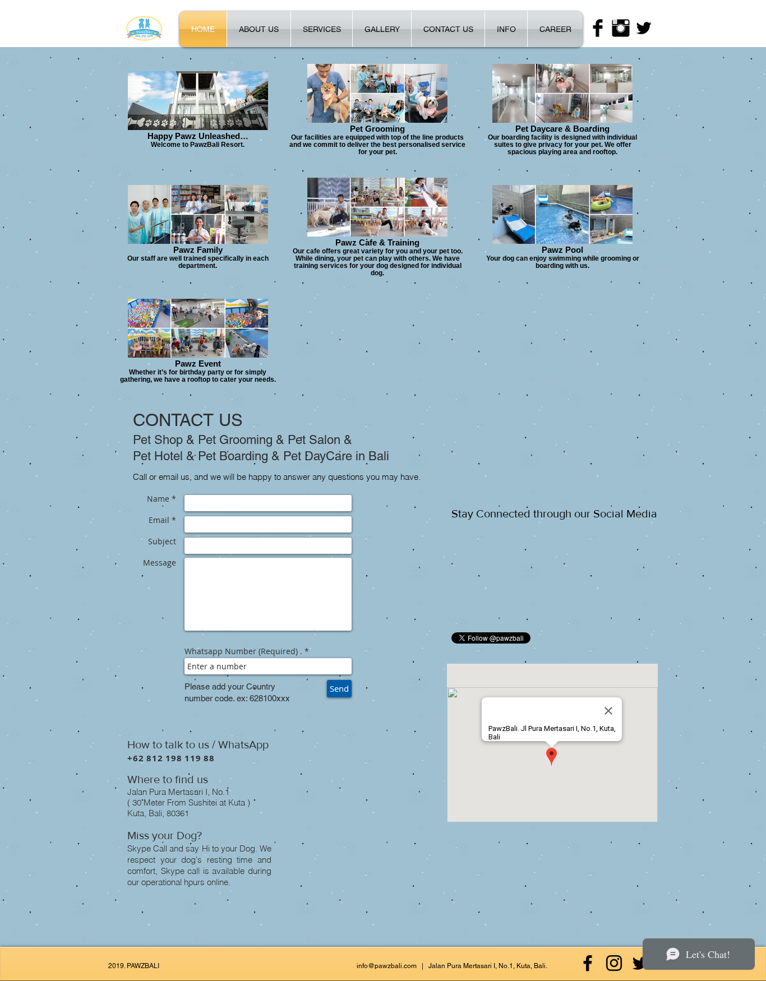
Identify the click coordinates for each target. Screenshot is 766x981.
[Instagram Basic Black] (621, 28)
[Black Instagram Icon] (614, 963)
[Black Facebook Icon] (587, 963)
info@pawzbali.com (387, 966)
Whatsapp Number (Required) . (243, 651)
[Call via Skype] (150, 912)
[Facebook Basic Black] (598, 28)
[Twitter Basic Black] (644, 28)
